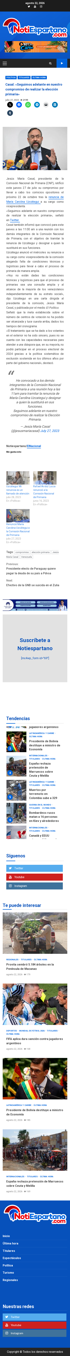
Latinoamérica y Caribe (42, 759)
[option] (35, 744)
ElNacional (34, 446)
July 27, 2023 (49, 431)
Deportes (11, 1031)
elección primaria (41, 552)
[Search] (50, 63)
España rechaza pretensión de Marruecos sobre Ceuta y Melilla (16, 743)
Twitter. (15, 220)
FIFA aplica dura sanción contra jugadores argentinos (35, 1004)
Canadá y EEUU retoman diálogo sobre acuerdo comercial (16, 813)
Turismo (8, 1272)
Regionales (35, 828)
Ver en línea (62, 63)
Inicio (6, 1236)
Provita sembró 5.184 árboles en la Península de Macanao (16, 836)
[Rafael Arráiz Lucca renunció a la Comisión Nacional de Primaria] (45, 478)
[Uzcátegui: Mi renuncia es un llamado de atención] (18, 478)
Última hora (39, 77)
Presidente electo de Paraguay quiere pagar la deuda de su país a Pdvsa (31, 568)
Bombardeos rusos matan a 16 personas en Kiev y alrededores (16, 790)
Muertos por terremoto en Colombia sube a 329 (16, 767)
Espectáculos (12, 1258)
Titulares (24, 77)
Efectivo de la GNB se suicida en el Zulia (32, 583)
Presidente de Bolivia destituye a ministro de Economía (35, 1078)
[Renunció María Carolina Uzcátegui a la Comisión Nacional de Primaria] (18, 515)
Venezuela (26, 557)
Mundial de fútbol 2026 (32, 1031)
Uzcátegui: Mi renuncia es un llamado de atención (17, 490)
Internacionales (38, 733)
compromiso (22, 552)
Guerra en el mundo (40, 782)
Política (11, 77)
